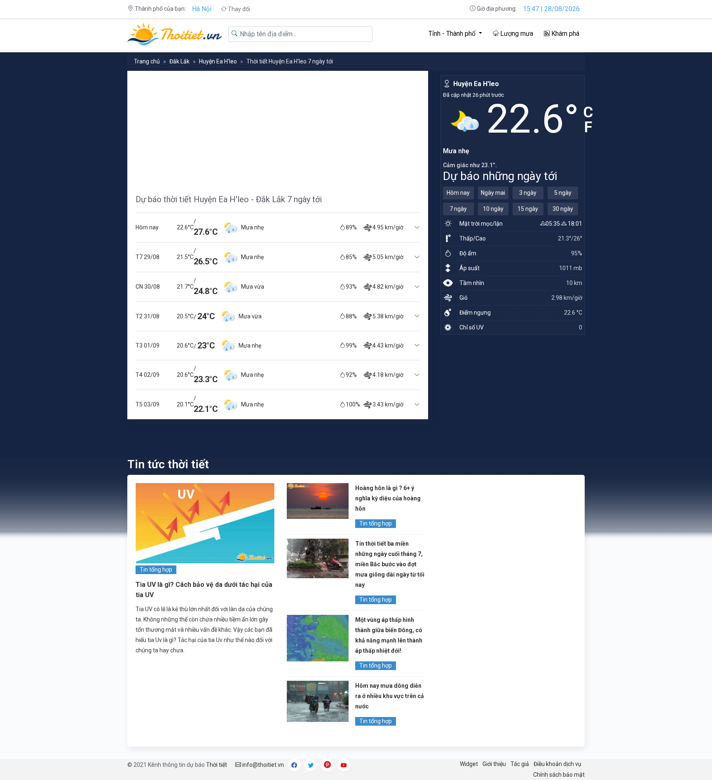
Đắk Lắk (179, 61)
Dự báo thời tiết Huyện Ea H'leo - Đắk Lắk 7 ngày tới (229, 199)
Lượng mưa (516, 33)
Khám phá (564, 33)
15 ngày (528, 209)
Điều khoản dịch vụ (557, 764)
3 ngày (527, 192)
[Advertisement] (277, 128)
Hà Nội (201, 9)
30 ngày (563, 209)
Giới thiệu (494, 764)
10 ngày (493, 209)
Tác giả (520, 764)
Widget (469, 764)
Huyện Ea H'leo (218, 61)
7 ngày (458, 209)
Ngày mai (493, 192)
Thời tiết (216, 764)
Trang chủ (147, 61)
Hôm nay (458, 192)
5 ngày (562, 192)
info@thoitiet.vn (262, 764)
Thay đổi (238, 9)
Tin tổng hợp (156, 569)
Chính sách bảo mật (559, 774)
